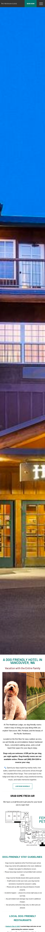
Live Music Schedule (22, 786)
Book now (30, 4)
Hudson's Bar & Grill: (13, 926)
